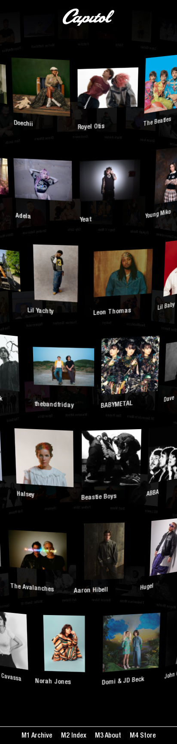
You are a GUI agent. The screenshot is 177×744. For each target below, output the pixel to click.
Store (147, 736)
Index (78, 736)
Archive (41, 736)
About (112, 736)
